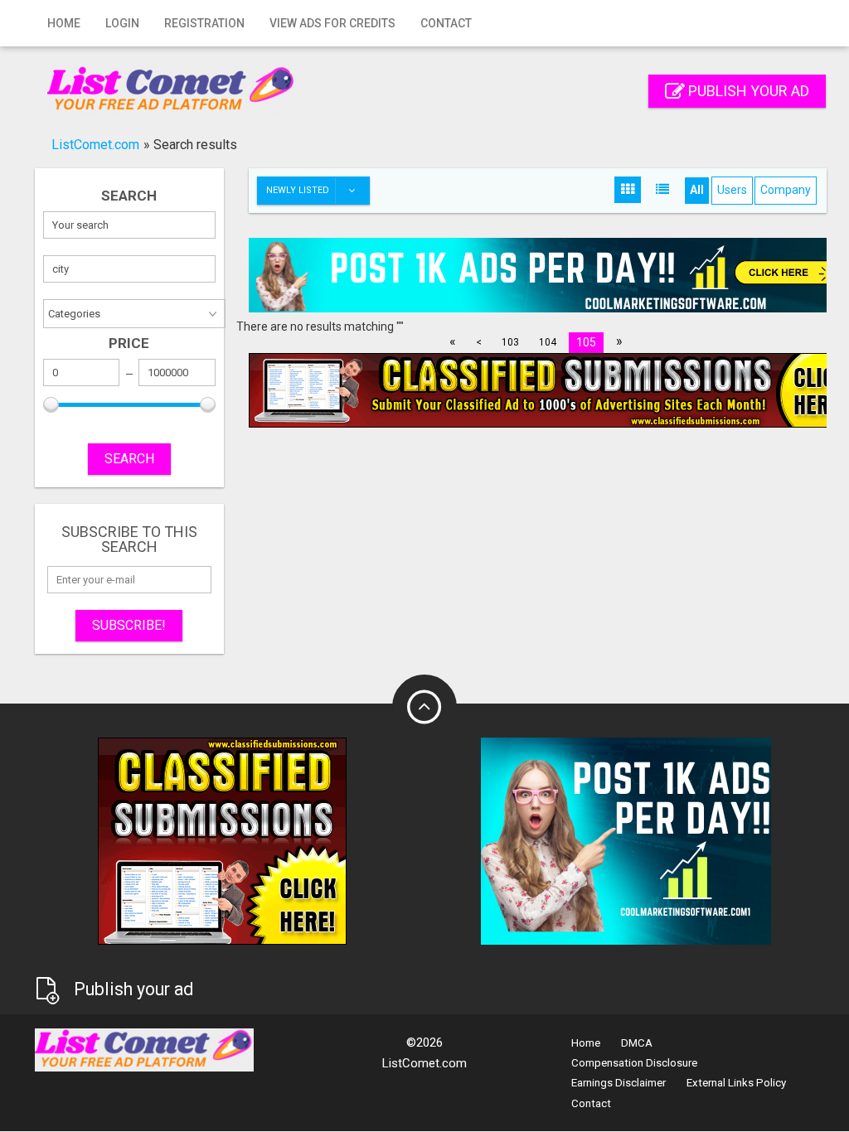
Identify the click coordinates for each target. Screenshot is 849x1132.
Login (122, 23)
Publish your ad (747, 90)
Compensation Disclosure (634, 1063)
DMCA (637, 1043)
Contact (446, 23)
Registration (204, 23)
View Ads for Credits (332, 23)
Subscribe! (129, 625)
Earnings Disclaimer (618, 1082)
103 (510, 342)
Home (63, 23)
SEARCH (129, 459)
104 (547, 342)
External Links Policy (736, 1082)
